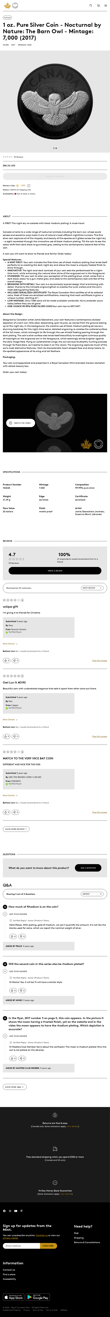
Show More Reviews (14, 829)
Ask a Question (88, 868)
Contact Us (9, 1269)
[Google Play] (38, 1297)
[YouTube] (15, 1211)
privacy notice (10, 1238)
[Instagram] (10, 1211)
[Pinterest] (21, 1211)
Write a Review (55, 571)
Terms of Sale (52, 1310)
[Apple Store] (13, 1297)
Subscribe (48, 1245)
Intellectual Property (12, 1310)
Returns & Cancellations (87, 1242)
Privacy (26, 1310)
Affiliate (63, 1310)
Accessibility (9, 1279)
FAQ (76, 1233)
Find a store (9, 1274)
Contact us (42, 1235)
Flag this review (99, 660)
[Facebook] (4, 1211)
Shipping (79, 1237)
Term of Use (38, 1310)
